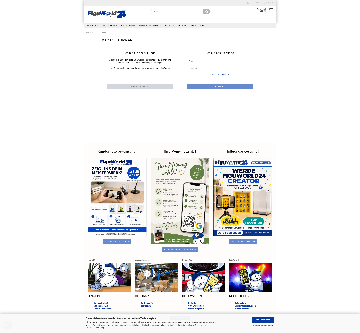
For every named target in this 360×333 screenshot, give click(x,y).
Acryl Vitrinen (109, 25)
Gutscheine (92, 25)
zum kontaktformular (117, 241)
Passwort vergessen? (220, 75)
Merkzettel (269, 3)
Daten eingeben (139, 86)
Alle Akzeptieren (263, 320)
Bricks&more (197, 25)
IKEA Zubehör (128, 25)
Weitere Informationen (263, 326)
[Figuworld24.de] (107, 14)
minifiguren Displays (150, 25)
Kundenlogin (254, 3)
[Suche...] (206, 11)
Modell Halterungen (176, 25)
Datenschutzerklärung (95, 328)
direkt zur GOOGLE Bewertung (180, 249)
